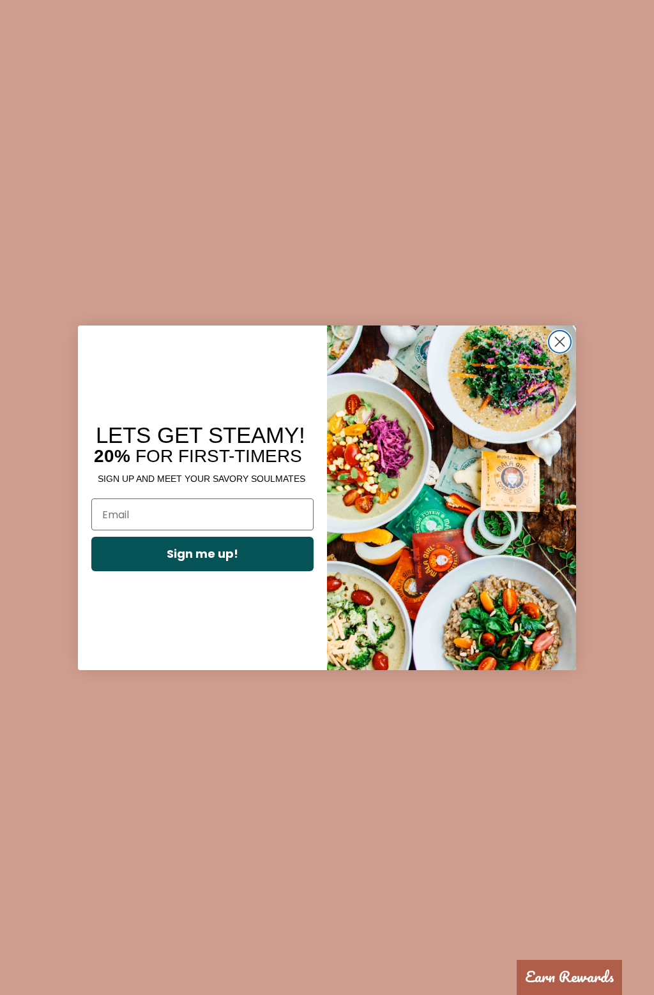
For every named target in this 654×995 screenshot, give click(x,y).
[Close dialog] (560, 342)
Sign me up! (202, 554)
